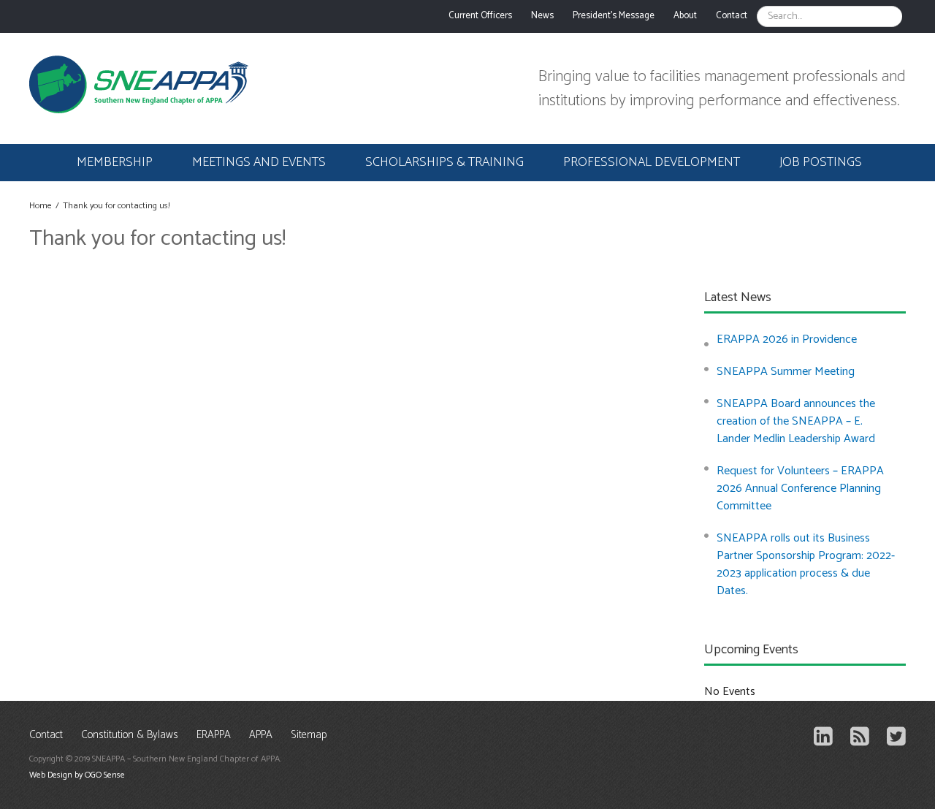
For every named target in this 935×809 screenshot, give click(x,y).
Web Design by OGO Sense (77, 775)
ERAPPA (213, 735)
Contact (46, 735)
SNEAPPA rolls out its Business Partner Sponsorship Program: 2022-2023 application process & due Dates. (806, 564)
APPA (260, 735)
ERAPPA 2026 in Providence (787, 339)
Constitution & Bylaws (129, 735)
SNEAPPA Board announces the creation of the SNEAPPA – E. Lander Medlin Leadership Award (796, 421)
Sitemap (309, 735)
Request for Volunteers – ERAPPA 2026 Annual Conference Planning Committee (800, 488)
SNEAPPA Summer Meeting (786, 371)
